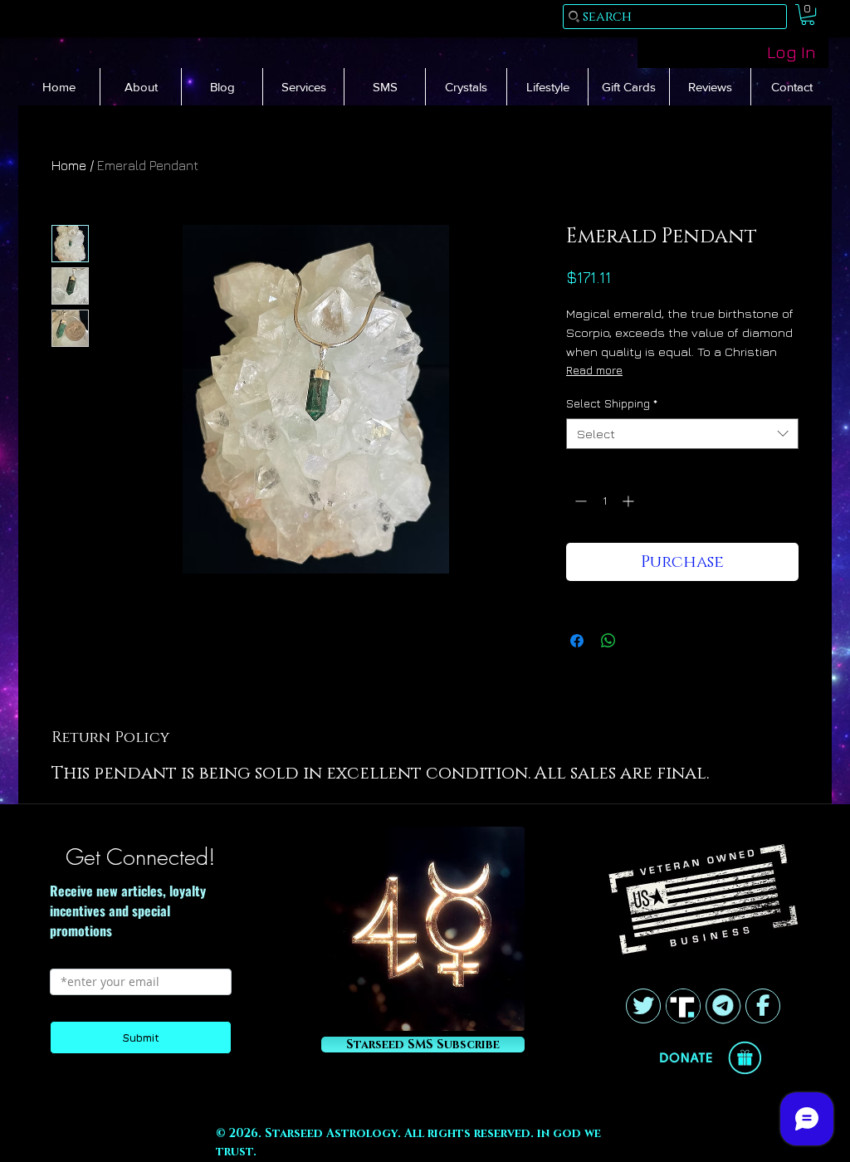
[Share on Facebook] (577, 641)
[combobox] (682, 434)
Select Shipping (611, 403)
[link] (807, 14)
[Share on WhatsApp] (608, 641)
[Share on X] (640, 641)
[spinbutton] (604, 500)
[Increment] (629, 500)
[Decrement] (579, 500)
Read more (594, 370)
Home (68, 165)
